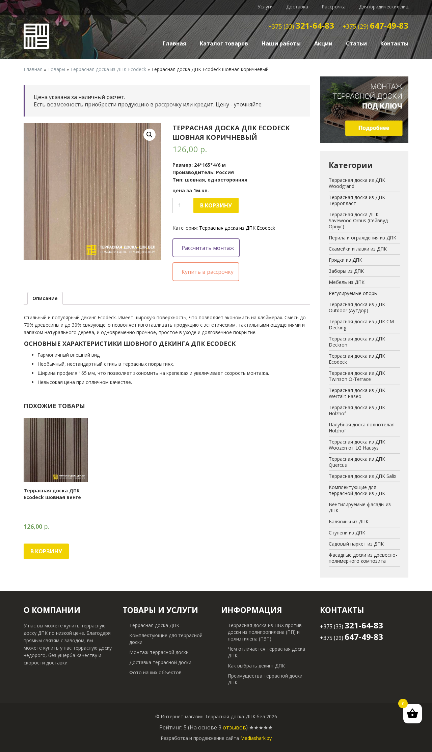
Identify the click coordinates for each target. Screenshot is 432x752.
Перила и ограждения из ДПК (362, 237)
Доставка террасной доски (160, 662)
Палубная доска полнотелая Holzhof (362, 427)
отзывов (234, 727)
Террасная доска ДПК (154, 625)
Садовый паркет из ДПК (356, 544)
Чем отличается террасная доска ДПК (266, 652)
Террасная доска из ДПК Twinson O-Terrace (357, 376)
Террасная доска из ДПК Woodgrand (357, 183)
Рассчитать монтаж (208, 248)
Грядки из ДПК (345, 260)
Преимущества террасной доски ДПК (265, 679)
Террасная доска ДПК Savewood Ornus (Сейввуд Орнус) (358, 220)
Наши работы (281, 43)
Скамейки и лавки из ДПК (358, 249)
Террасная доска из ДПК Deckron (357, 341)
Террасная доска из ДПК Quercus (357, 462)
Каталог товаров (224, 43)
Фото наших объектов (155, 672)
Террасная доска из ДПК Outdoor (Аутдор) (357, 307)
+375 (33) (301, 26)
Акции (323, 43)
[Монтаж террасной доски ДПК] (364, 109)
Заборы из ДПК (346, 271)
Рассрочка (334, 6)
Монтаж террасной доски (159, 652)
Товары (56, 69)
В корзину (216, 205)
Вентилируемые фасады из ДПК (360, 507)
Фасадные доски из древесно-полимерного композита (363, 558)
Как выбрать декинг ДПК (256, 665)
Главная (174, 43)
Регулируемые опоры (353, 293)
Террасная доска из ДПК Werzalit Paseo (357, 393)
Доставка (297, 6)
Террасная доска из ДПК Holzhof (357, 410)
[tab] (45, 298)
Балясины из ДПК (349, 521)
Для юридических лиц (383, 6)
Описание (45, 298)
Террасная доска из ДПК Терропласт (357, 200)
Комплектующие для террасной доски (165, 638)
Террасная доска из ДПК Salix (362, 476)
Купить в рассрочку (208, 271)
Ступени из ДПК (347, 532)
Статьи (356, 43)
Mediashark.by (256, 738)
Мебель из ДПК (346, 282)
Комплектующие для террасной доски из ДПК (357, 490)
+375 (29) (375, 26)
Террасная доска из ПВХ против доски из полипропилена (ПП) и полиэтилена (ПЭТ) (265, 632)
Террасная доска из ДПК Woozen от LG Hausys (357, 444)
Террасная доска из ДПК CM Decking (361, 324)
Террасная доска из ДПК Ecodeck (108, 69)
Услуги (265, 6)
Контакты (394, 43)
